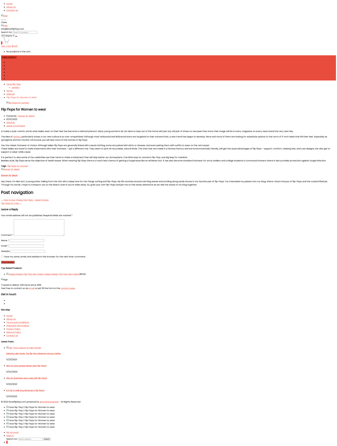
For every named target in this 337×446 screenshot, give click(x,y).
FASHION (10, 65)
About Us (11, 7)
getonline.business (49, 401)
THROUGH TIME (14, 72)
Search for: (6, 32)
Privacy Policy (13, 328)
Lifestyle (10, 94)
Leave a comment (15, 125)
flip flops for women (18, 166)
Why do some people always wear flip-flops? (26, 366)
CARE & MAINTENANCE (17, 75)
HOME (9, 62)
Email (4, 245)
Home (9, 3)
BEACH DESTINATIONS (17, 78)
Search (46, 439)
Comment (7, 235)
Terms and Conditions (17, 322)
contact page (68, 288)
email (31, 288)
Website (5, 251)
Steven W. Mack (26, 115)
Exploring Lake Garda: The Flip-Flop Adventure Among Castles (33, 353)
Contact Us (12, 10)
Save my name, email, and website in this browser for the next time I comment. (45, 256)
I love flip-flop (13, 84)
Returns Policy (13, 332)
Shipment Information (17, 325)
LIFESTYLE (11, 68)
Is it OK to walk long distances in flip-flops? (25, 390)
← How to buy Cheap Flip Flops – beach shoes (25, 200)
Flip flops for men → (11, 203)
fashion (17, 136)
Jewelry (16, 87)
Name (5, 240)
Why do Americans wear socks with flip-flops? (26, 378)
